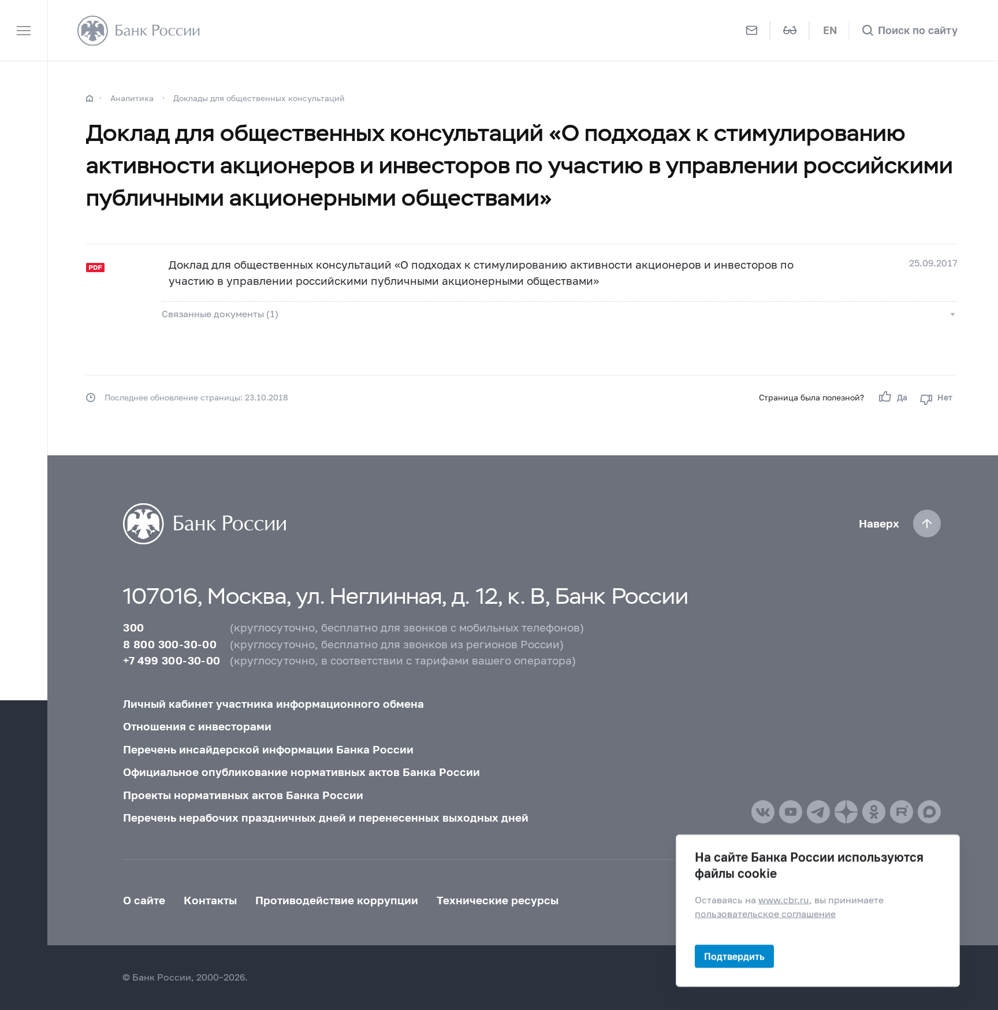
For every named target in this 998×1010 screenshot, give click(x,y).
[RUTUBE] (901, 811)
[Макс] (929, 811)
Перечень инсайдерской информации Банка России (268, 749)
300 (133, 627)
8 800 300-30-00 (170, 644)
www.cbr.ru (783, 899)
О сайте (144, 900)
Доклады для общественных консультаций (259, 98)
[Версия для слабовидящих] (789, 30)
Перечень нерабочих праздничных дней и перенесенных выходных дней (325, 817)
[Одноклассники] (873, 811)
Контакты (210, 900)
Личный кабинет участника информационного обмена (273, 703)
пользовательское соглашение (765, 913)
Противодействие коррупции (336, 900)
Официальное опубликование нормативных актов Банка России (301, 772)
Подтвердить (734, 955)
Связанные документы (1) (220, 314)
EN (830, 30)
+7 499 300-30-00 (171, 660)
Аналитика (132, 98)
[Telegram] (818, 811)
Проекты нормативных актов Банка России (243, 795)
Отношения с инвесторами (197, 726)
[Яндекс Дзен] (846, 811)
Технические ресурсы (497, 900)
